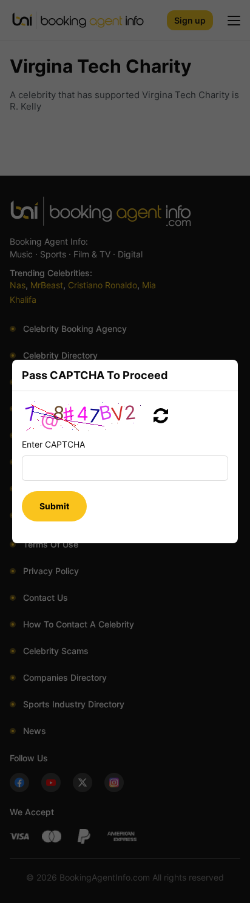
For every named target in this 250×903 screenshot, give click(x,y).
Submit (54, 506)
